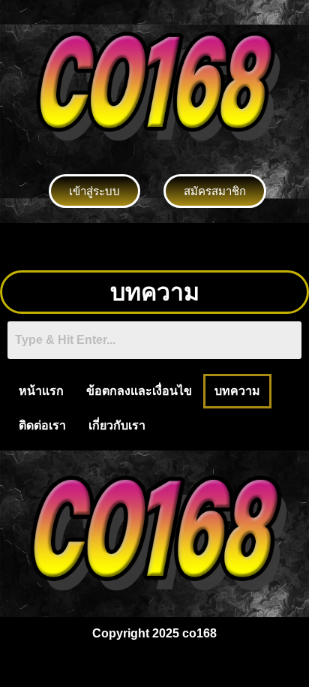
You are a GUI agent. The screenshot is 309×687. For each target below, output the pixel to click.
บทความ (237, 390)
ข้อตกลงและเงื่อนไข (139, 390)
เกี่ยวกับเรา (117, 425)
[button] (155, 247)
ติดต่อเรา (42, 425)
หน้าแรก (41, 390)
